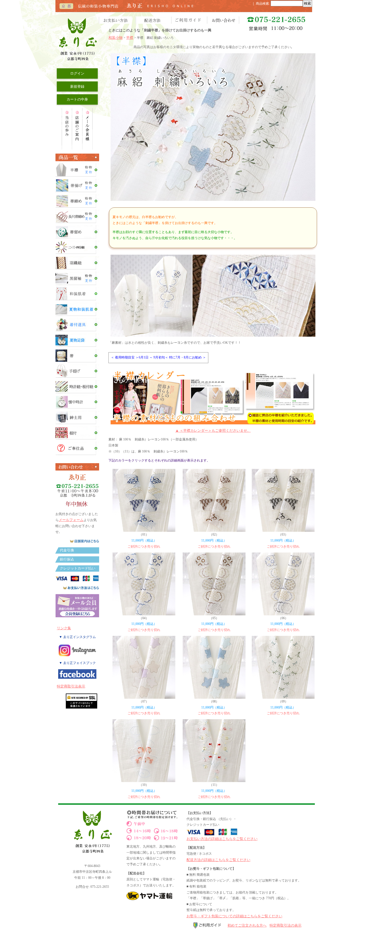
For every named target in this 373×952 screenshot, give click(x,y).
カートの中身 (77, 99)
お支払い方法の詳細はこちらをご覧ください (222, 839)
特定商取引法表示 (71, 686)
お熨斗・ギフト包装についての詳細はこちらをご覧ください (234, 916)
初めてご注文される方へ (247, 925)
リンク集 (64, 628)
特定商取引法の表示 (285, 925)
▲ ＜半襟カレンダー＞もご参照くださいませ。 (213, 430)
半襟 (129, 38)
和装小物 (115, 38)
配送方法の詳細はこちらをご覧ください (218, 860)
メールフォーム (71, 520)
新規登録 (77, 86)
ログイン (77, 73)
